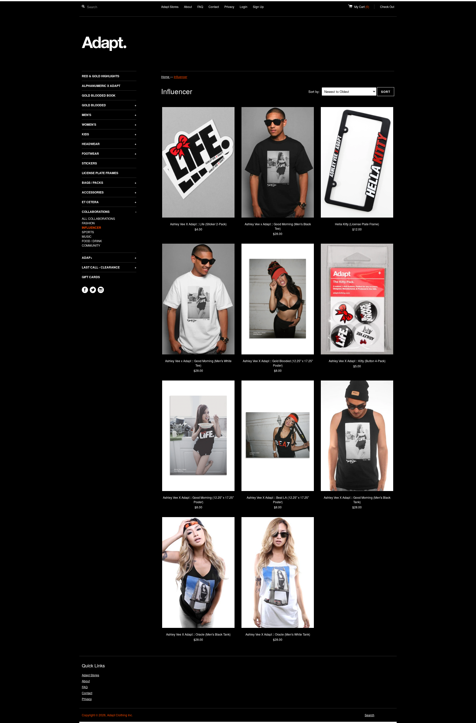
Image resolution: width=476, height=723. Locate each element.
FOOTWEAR (109, 153)
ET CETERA (109, 202)
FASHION (88, 223)
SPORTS (88, 232)
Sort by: (314, 91)
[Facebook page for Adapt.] (85, 290)
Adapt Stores (169, 6)
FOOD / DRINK (92, 241)
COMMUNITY (91, 245)
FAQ (200, 6)
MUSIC (86, 236)
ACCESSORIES (109, 192)
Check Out (387, 6)
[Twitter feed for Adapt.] (93, 290)
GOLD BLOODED (109, 105)
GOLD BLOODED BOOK (99, 95)
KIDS (109, 134)
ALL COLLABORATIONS (98, 218)
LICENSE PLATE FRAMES (100, 173)
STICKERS (89, 163)
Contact (213, 6)
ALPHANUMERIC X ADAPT (101, 85)
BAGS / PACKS (109, 182)
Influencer (180, 77)
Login (243, 6)
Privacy (229, 6)
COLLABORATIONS (109, 211)
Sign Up (258, 6)
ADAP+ (109, 257)
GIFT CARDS (91, 277)
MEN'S (109, 115)
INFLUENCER (91, 227)
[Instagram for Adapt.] (101, 290)
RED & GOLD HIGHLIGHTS (100, 76)
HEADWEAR (109, 144)
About (188, 6)
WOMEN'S (109, 124)
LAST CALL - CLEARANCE (109, 267)
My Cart (364, 6)
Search (369, 715)
